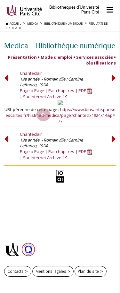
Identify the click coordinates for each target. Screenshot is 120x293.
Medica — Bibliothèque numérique (59, 45)
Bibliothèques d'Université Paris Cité (74, 9)
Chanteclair (31, 73)
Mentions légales (51, 271)
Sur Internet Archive (42, 96)
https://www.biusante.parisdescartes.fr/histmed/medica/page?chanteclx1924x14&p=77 (60, 115)
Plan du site (88, 271)
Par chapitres (61, 90)
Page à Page (32, 90)
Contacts (15, 271)
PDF (82, 90)
